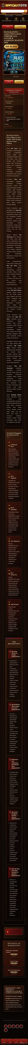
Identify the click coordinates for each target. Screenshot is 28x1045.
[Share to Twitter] (5, 1026)
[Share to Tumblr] (5, 1030)
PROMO (4, 1042)
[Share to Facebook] (9, 1026)
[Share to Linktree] (13, 1026)
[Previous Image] (5, 61)
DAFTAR (20, 26)
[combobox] (12, 11)
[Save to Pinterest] (17, 1026)
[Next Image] (23, 61)
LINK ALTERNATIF (22, 1042)
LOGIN (8, 26)
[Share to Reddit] (21, 1026)
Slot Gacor (16, 76)
